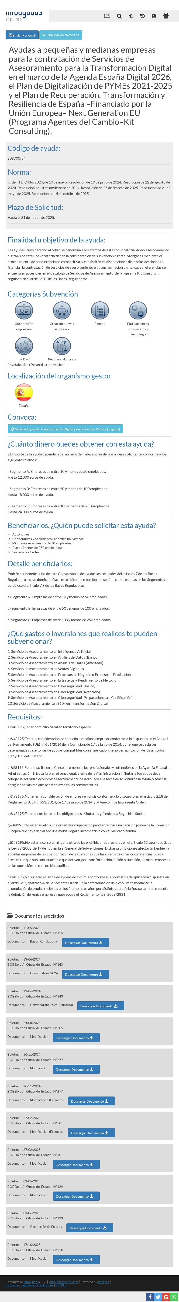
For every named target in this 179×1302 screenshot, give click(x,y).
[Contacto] (166, 16)
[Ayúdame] (154, 16)
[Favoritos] (131, 16)
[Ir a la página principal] (24, 12)
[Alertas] (142, 16)
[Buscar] (119, 16)
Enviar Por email (24, 35)
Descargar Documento (82, 943)
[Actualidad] (107, 16)
